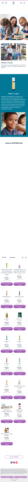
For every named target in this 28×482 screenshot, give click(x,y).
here (2, 474)
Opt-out (20, 477)
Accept (7, 477)
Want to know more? (14, 478)
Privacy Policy (14, 480)
